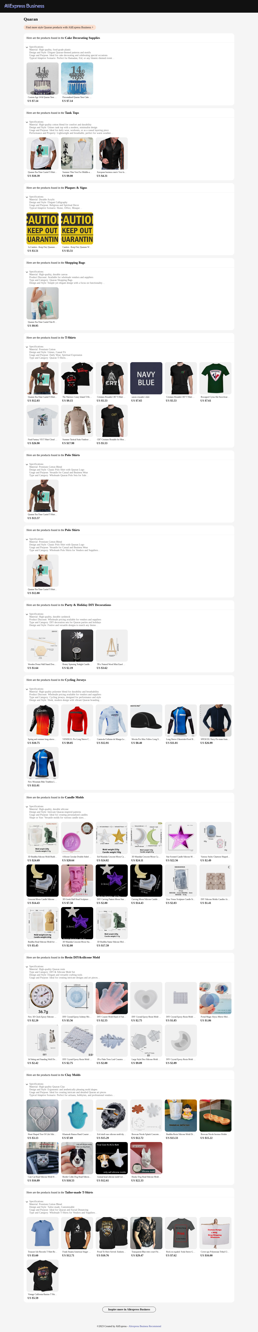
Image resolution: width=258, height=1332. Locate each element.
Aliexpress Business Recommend (145, 1326)
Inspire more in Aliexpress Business (129, 1309)
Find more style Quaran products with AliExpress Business (58, 27)
